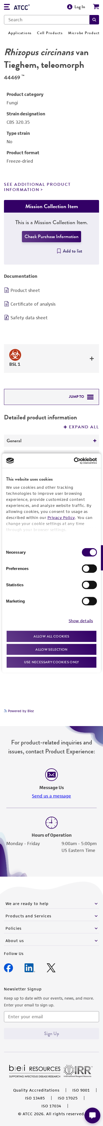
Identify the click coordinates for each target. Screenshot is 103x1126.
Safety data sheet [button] (29, 318)
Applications (20, 33)
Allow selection (51, 649)
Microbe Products (85, 33)
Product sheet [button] (25, 290)
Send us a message (51, 796)
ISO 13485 (35, 1098)
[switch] (89, 568)
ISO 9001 (81, 1090)
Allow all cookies (51, 636)
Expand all (84, 427)
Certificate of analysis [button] (33, 304)
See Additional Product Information (37, 187)
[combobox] (47, 19)
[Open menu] (7, 7)
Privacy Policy (61, 517)
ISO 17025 (68, 1098)
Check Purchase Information (51, 236)
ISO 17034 (51, 1105)
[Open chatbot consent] (92, 1115)
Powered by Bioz (20, 711)
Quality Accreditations (36, 1090)
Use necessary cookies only (51, 662)
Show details (81, 620)
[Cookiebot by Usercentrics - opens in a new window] (74, 460)
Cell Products (50, 33)
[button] (94, 19)
